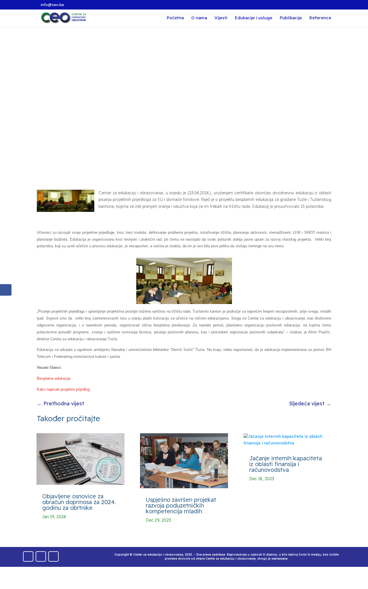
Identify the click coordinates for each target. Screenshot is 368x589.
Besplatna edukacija (53, 378)
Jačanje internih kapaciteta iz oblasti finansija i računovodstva (285, 464)
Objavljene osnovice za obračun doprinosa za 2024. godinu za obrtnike (79, 502)
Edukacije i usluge (253, 18)
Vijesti (220, 18)
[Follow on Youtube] (41, 556)
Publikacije (291, 18)
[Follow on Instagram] (53, 556)
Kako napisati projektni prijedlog (63, 389)
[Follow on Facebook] (28, 556)
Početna (175, 18)
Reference (320, 18)
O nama (199, 18)
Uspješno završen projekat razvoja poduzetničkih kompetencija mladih (181, 505)
